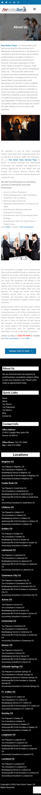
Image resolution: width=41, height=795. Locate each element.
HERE (7, 227)
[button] (34, 9)
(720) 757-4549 (23, 336)
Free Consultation (12, 338)
